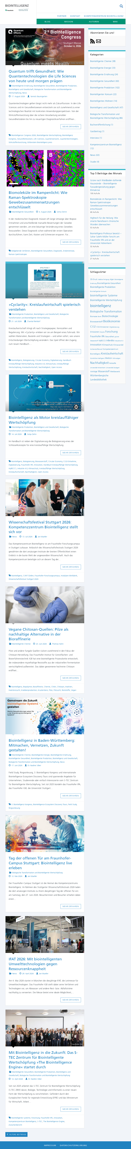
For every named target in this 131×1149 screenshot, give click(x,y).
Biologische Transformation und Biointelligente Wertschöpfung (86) (106, 116)
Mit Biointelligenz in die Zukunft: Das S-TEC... (42, 1013)
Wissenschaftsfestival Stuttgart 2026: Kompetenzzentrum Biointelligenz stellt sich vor (43, 527)
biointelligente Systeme (21, 1118)
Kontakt (75, 16)
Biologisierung (28, 360)
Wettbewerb (115, 371)
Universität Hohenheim (97, 368)
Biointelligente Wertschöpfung (49, 135)
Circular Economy (42, 360)
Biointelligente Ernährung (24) (104, 74)
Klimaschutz (51, 364)
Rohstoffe (112, 363)
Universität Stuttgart (112, 368)
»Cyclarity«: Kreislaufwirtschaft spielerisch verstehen (105, 254)
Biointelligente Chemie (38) (103, 61)
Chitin (53, 687)
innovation (58, 1118)
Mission (68, 22)
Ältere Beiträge (17, 1134)
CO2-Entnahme (69, 461)
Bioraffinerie (38, 687)
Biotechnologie (110, 316)
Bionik (99, 316)
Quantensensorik (52, 139)
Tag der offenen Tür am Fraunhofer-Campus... (42, 818)
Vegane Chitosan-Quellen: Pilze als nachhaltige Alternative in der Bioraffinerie (38, 634)
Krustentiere (43, 690)
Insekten (68, 687)
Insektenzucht (14, 690)
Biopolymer (27, 687)
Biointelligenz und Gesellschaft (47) (106, 107)
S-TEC (39, 1121)
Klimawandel (118, 345)
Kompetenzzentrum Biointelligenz (103, 16)
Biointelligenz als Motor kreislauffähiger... (42, 378)
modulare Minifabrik (69, 575)
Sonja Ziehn (31, 434)
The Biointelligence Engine (53, 1121)
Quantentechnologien (69, 139)
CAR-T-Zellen (28, 575)
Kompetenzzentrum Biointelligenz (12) (106, 146)
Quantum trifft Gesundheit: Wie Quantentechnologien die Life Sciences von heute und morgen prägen (42, 76)
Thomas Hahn (57, 644)
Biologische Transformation (106, 311)
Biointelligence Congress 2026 (24, 135)
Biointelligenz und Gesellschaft (21, 89)
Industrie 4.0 (40, 364)
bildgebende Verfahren (21, 251)
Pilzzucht (57, 690)
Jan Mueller (42, 537)
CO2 (93, 326)
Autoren (94, 22)
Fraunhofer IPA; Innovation (31, 465)
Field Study (72, 804)
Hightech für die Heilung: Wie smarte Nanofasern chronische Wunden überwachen (104, 221)
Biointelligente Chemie (21, 644)
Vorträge (93, 371)
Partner (62, 16)
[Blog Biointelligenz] (19, 7)
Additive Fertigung (103, 279)
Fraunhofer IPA (47, 1118)
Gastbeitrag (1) (97, 131)
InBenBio (110, 340)
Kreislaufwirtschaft (29, 367)
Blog (47, 22)
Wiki (115, 22)
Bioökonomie (111, 321)
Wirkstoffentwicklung (17, 142)
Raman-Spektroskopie (18, 254)
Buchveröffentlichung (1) (101, 124)
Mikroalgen (116, 358)
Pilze (51, 690)
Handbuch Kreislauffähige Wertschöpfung (60, 465)
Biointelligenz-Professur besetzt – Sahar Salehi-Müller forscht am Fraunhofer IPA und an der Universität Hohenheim (105, 238)
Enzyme (102, 332)
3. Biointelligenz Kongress (22, 804)
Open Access (56, 367)
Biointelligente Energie (41, 755)
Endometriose (68, 251)
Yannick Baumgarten (38, 96)
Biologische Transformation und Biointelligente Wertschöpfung (34, 762)
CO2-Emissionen (102, 327)
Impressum (50, 1145)
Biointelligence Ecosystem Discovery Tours (50, 804)
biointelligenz (17, 360)
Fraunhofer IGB (77, 951)
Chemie (47, 687)
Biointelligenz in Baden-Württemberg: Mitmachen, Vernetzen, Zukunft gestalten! (42, 745)
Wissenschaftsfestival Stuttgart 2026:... (42, 482)
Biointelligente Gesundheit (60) (104, 81)
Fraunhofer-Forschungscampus (47, 575)
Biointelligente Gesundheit (44, 86)
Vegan (73, 690)
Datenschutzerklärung (73, 1145)
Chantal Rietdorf (33, 321)
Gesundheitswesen (25, 139)
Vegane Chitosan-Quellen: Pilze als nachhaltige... (45, 590)
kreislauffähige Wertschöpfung (51, 468)
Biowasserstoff (41, 461)
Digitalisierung (56, 360)
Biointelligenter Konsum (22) (103, 94)
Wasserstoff (104, 371)
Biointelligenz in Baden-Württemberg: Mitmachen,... (45, 701)
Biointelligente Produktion (66, 86)
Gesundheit (109, 336)
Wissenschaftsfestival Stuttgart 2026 (23, 579)
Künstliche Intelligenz (97, 358)
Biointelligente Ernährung (22, 86)
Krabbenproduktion (29, 690)
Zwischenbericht (15, 1125)
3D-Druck (93, 279)
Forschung (35, 1118)
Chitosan (60, 687)
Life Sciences (39, 139)
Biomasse (93, 316)
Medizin (108, 358)
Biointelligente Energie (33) (102, 68)
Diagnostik (57, 251)
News (24, 93)
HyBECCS (13, 468)
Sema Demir (62, 212)
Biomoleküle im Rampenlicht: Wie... (42, 153)
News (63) (95, 155)
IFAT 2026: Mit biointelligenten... (42, 919)
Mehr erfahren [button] (71, 126)
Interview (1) (96, 138)
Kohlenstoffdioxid (96, 349)
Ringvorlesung (14, 808)
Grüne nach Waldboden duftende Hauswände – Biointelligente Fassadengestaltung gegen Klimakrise (105, 185)
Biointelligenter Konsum (98, 291)
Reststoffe (66, 690)
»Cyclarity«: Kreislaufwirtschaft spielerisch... (42, 265)
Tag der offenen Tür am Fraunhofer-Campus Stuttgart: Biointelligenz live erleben (40, 863)
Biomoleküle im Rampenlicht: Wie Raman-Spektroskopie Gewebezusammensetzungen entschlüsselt (106, 204)
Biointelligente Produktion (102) (105, 87)
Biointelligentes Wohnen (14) (103, 101)
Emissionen (94, 332)
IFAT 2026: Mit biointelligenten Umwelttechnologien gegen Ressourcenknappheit (35, 964)
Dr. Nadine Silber (34, 765)
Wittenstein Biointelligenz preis (39, 142)
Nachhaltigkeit (44, 367)
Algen (112, 279)
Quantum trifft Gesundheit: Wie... (42, 31)
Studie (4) (94, 161)
